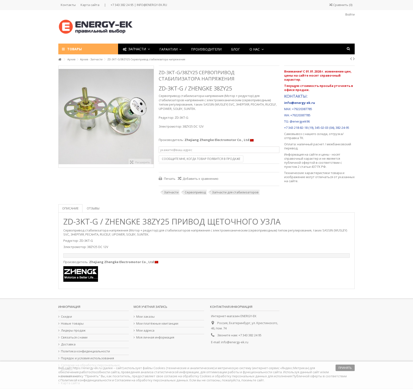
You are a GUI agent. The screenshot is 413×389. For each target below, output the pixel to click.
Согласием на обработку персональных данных (151, 380)
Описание (70, 208)
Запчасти (171, 192)
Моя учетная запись (150, 306)
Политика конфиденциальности (85, 351)
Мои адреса (145, 330)
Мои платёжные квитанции (157, 323)
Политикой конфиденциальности (85, 380)
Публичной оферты (307, 376)
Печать (169, 178)
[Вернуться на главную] (59, 59)
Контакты (68, 5)
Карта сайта (90, 5)
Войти (350, 14)
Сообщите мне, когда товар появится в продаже (201, 159)
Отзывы (93, 208)
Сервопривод (195, 192)
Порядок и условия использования (87, 358)
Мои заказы (145, 317)
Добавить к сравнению (200, 178)
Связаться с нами (74, 337)
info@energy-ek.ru (234, 342)
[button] (170, 49)
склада (322, 134)
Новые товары (72, 323)
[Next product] (354, 59)
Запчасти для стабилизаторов (235, 192)
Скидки (66, 317)
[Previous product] (351, 59)
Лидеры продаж (73, 330)
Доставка (68, 344)
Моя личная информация (155, 337)
